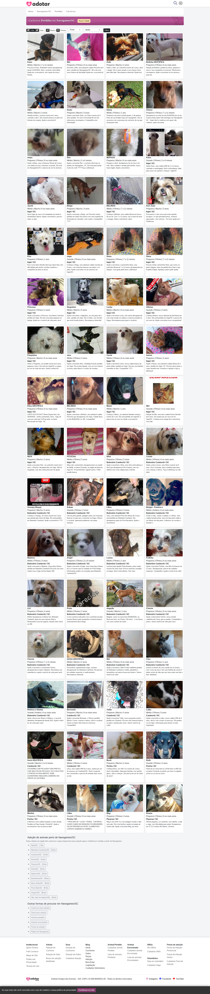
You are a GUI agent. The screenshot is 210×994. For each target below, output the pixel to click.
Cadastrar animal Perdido (115, 949)
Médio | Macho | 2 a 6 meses (84, 162)
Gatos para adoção (38, 913)
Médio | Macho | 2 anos (84, 667)
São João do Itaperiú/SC (43, 897)
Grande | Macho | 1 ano (125, 615)
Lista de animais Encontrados (134, 958)
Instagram (153, 979)
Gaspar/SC (38, 893)
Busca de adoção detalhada (53, 959)
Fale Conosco (32, 951)
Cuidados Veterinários (95, 968)
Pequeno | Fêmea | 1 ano (45, 263)
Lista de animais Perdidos (115, 955)
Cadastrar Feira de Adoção (175, 962)
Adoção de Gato (53, 954)
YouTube (179, 979)
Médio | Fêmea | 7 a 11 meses (124, 212)
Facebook (166, 979)
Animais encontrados (39, 922)
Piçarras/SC (39, 864)
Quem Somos (32, 948)
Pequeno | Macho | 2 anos (125, 67)
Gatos (88, 953)
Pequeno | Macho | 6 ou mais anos (123, 162)
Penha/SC (38, 859)
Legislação (90, 965)
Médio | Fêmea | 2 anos (85, 361)
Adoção (89, 959)
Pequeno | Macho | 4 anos (125, 717)
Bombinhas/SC (40, 878)
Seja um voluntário (155, 961)
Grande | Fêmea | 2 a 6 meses (163, 164)
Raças (88, 956)
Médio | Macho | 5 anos (84, 313)
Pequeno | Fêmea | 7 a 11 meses (164, 116)
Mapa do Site (32, 955)
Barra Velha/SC (40, 883)
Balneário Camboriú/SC (43, 850)
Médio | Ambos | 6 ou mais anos (163, 515)
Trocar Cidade (84, 21)
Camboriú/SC (39, 855)
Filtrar (107, 30)
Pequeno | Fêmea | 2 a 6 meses (85, 565)
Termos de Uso (32, 966)
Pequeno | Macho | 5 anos (83, 116)
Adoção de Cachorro (50, 949)
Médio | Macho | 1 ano (124, 412)
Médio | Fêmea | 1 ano (124, 116)
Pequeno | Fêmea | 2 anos (45, 313)
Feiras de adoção (38, 927)
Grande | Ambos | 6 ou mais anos (45, 716)
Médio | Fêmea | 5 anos (85, 464)
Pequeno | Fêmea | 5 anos (125, 463)
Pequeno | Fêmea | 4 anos (164, 363)
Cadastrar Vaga (154, 965)
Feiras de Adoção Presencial (174, 949)
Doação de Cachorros (70, 949)
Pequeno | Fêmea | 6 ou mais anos (85, 67)
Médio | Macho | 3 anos (45, 115)
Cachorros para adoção (40, 908)
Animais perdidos (37, 917)
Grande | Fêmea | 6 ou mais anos (84, 264)
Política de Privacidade (31, 960)
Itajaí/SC (37, 845)
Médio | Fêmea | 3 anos (45, 564)
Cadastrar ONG (154, 951)
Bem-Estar (90, 962)
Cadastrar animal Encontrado (134, 951)
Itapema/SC (39, 874)
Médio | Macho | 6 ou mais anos (44, 212)
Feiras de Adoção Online (174, 955)
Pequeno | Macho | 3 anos (85, 213)
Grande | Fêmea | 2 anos (164, 313)
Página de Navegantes (40, 932)
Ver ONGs (151, 948)
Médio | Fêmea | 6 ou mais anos (125, 361)
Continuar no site (86, 990)
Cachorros (90, 950)
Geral (88, 948)
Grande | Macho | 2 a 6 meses (45, 769)
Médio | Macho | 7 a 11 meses (44, 68)
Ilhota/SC (38, 869)
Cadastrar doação (73, 958)
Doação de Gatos (73, 954)
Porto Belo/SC (39, 888)
